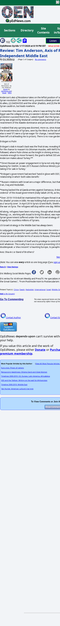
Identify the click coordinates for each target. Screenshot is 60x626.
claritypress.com (6, 91)
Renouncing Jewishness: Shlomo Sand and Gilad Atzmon (24, 372)
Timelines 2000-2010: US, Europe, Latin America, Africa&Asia (25, 376)
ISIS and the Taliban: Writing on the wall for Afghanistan (24, 380)
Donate (40, 350)
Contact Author (13, 317)
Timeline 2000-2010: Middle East (14, 384)
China (16, 289)
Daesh (22, 289)
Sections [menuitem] (9, 30)
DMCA (10, 93)
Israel (48, 289)
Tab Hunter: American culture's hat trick (17, 389)
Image (6, 89)
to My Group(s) (7, 294)
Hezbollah (30, 289)
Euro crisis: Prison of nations (12, 368)
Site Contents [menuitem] (43, 30)
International (40, 289)
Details (4, 93)
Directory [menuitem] (27, 30)
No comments (40, 59)
